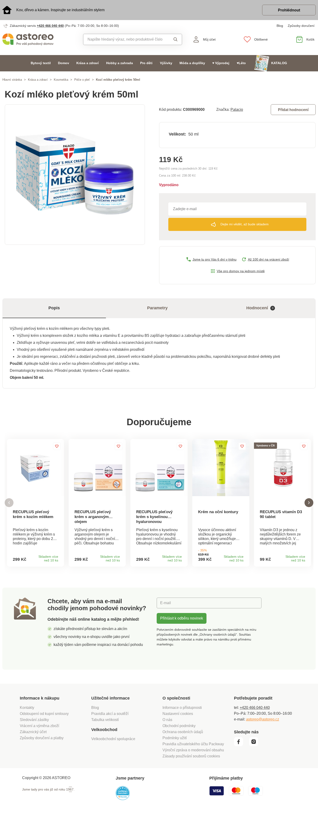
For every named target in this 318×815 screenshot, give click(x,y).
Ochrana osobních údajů (182, 732)
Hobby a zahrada (119, 63)
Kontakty (27, 708)
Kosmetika (61, 79)
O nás (167, 720)
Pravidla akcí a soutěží (110, 714)
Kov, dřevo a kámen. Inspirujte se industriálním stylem (60, 10)
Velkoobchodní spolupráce (113, 739)
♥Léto (241, 63)
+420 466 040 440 (50, 26)
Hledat (174, 39)
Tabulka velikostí (105, 720)
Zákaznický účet (33, 732)
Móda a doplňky (192, 63)
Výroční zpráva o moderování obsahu (193, 750)
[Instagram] (255, 745)
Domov (63, 63)
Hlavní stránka (12, 79)
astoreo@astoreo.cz (262, 719)
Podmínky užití (174, 738)
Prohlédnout (289, 10)
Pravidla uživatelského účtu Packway (193, 744)
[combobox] (125, 39)
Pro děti (146, 63)
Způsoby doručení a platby (42, 738)
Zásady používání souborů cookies (191, 756)
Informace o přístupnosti (182, 708)
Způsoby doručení (301, 26)
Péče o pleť (82, 79)
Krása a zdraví (87, 63)
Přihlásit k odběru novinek (181, 618)
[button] (9, 502)
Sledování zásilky (34, 720)
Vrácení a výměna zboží (39, 726)
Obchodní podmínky (179, 726)
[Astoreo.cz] (39, 39)
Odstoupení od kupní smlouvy (44, 714)
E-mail (165, 603)
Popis (54, 308)
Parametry (157, 308)
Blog (280, 26)
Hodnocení (260, 308)
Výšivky (166, 63)
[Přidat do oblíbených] (57, 446)
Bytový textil (41, 63)
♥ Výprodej (220, 63)
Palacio (236, 109)
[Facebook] (241, 745)
